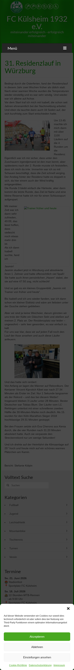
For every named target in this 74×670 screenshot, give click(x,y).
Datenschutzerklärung (40, 665)
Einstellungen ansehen (37, 657)
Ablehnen (37, 647)
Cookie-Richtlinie (18, 665)
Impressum (59, 665)
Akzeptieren (37, 636)
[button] (68, 608)
